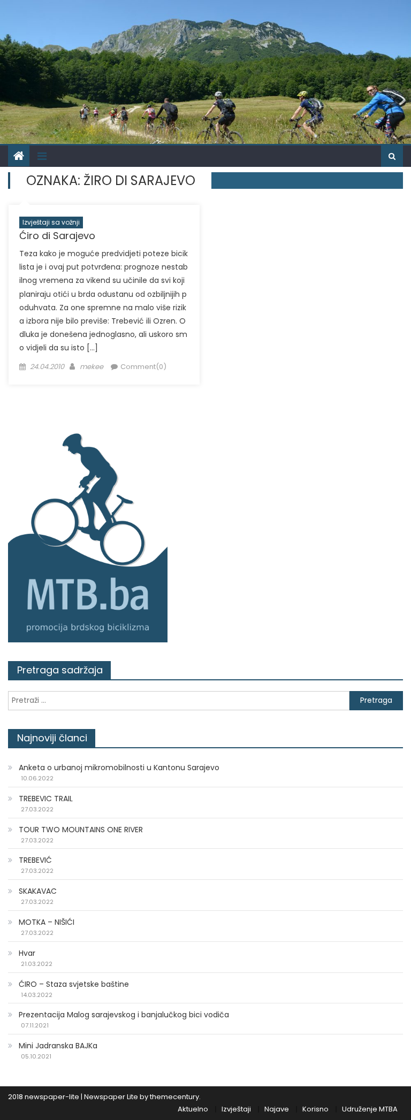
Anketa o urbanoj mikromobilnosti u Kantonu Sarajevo (119, 767)
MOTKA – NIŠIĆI (46, 922)
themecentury (174, 1097)
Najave (276, 1109)
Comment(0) (143, 367)
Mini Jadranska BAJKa (58, 1045)
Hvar (27, 953)
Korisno (315, 1109)
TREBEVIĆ (35, 860)
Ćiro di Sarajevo (57, 235)
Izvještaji (236, 1109)
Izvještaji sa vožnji (51, 222)
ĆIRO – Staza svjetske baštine (74, 984)
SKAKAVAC (38, 891)
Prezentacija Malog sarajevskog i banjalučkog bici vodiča (124, 1014)
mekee (91, 367)
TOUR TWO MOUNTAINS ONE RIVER (81, 829)
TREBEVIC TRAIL (46, 798)
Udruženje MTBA (370, 1109)
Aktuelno (193, 1109)
